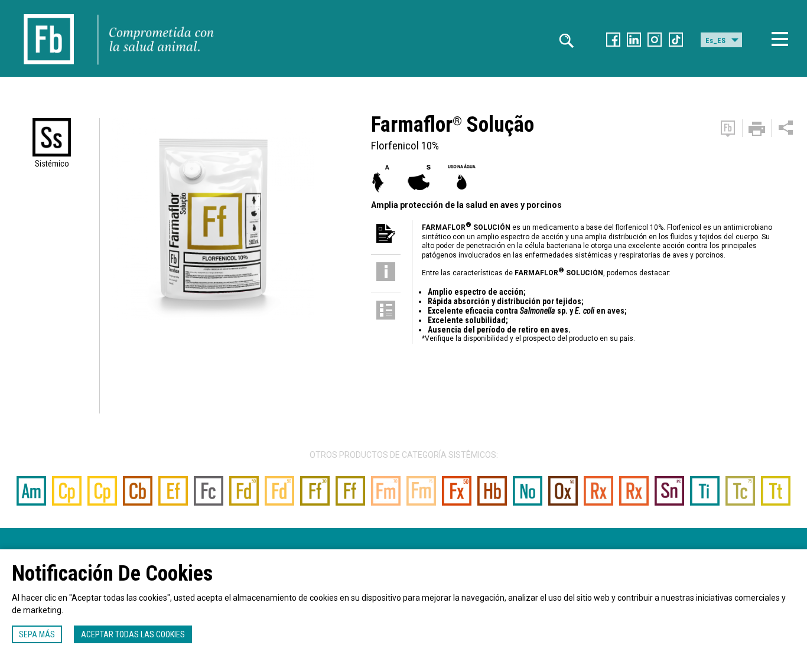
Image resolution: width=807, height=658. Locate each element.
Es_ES (715, 41)
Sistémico (52, 163)
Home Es (49, 12)
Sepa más (37, 634)
